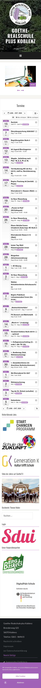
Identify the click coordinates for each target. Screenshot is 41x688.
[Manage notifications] (5, 682)
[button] (37, 408)
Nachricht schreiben (12, 641)
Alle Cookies (20, 676)
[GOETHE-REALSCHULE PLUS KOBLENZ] (20, 14)
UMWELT (34, 84)
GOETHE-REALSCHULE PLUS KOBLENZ (20, 36)
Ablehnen (20, 682)
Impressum (8, 646)
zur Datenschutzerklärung (15, 650)
